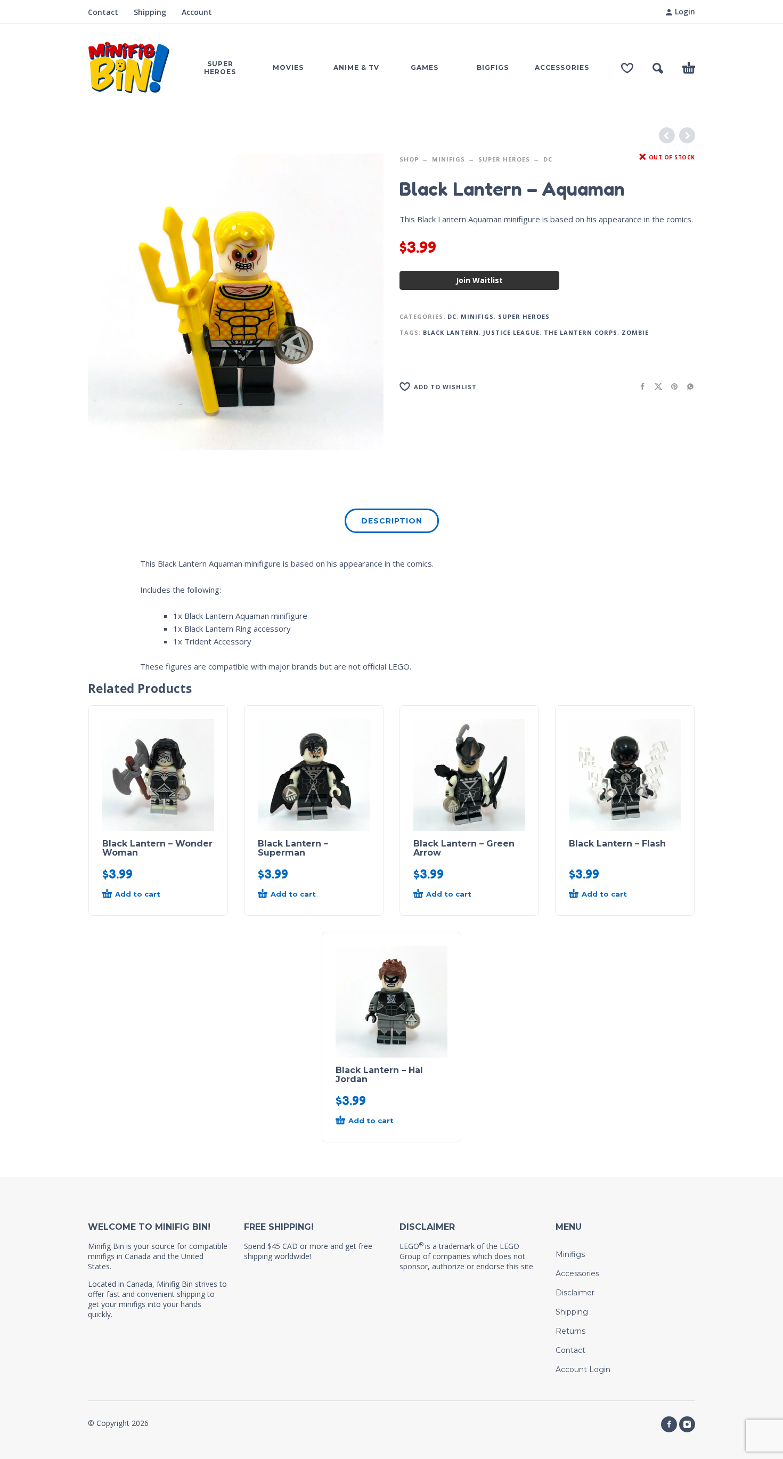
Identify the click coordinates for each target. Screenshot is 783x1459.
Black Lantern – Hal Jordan (379, 1074)
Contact (103, 12)
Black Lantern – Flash (617, 844)
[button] (657, 68)
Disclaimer (575, 1292)
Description (391, 521)
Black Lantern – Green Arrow (464, 848)
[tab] (391, 523)
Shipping (150, 12)
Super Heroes (504, 159)
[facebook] (669, 1424)
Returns (570, 1331)
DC (547, 159)
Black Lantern (451, 332)
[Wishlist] (627, 68)
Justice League (511, 332)
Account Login (583, 1369)
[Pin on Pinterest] (671, 386)
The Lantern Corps (580, 332)
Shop (409, 159)
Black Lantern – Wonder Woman (157, 848)
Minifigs (448, 159)
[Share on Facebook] (639, 386)
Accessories (577, 1273)
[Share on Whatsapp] (687, 386)
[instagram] (687, 1424)
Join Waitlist (479, 280)
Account (197, 12)
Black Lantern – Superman (293, 848)
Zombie (635, 332)
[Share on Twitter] (655, 386)
